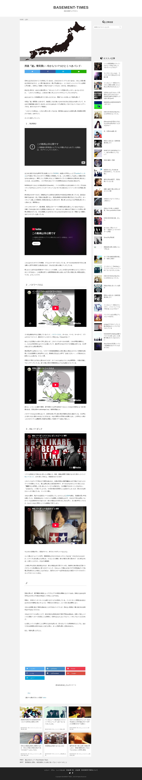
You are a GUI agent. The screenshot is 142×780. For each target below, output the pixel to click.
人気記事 (62, 753)
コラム (80, 727)
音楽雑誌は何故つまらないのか (54, 746)
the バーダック (29, 476)
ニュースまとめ (60, 770)
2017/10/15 (50, 729)
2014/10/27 (50, 753)
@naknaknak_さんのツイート (66, 685)
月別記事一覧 (70, 770)
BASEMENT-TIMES (71, 7)
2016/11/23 (26, 753)
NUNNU (56, 173)
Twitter (44, 697)
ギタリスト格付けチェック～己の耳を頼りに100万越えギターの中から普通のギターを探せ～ (80, 722)
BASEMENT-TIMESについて (89, 770)
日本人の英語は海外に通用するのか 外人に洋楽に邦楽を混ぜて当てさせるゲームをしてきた (31, 748)
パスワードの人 (56, 334)
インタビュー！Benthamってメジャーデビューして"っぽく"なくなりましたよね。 (55, 722)
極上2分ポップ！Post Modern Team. (36, 760)
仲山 (27, 58)
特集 (61, 729)
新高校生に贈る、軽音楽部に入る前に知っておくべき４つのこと (46, 762)
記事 (26, 729)
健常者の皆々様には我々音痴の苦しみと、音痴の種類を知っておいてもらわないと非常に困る (80, 748)
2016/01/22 (74, 753)
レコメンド (32, 727)
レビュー (37, 727)
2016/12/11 (26, 727)
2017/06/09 (74, 727)
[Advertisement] (41, 650)
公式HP (67, 495)
